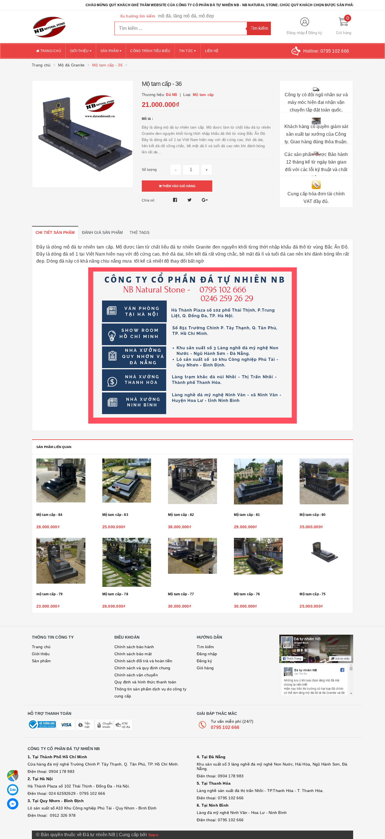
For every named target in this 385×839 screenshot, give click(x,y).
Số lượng (149, 170)
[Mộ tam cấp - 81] (258, 483)
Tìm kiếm (205, 647)
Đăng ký (315, 33)
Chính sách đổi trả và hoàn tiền (143, 661)
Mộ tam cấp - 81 (247, 515)
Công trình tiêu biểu (150, 51)
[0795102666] (12, 803)
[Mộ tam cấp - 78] (126, 563)
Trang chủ (50, 51)
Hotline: (326, 51)
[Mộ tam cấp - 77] (192, 563)
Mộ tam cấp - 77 (181, 594)
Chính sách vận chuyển (136, 675)
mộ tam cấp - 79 (49, 594)
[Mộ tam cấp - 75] (324, 563)
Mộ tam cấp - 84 (49, 515)
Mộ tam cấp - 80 (313, 515)
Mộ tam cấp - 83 (115, 515)
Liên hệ (212, 51)
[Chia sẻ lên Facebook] (176, 200)
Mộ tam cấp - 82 (181, 515)
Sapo (153, 835)
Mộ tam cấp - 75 (313, 594)
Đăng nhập (296, 33)
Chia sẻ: (148, 200)
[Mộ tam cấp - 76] (258, 563)
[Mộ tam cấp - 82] (192, 483)
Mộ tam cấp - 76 (247, 594)
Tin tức (186, 51)
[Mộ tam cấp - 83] (126, 483)
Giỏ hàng (205, 668)
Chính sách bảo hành (134, 647)
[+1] (205, 200)
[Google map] (12, 775)
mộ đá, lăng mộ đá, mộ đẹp (186, 16)
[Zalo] (12, 789)
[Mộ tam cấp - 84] (60, 483)
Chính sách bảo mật (133, 654)
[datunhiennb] (69, 26)
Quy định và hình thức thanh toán (145, 682)
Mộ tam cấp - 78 (115, 594)
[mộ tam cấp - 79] (60, 563)
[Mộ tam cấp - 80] (324, 483)
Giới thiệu (80, 51)
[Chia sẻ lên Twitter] (190, 200)
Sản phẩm (110, 51)
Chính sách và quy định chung (142, 668)
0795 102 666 (225, 727)
